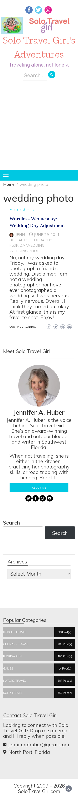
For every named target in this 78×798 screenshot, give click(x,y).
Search (11, 522)
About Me (39, 487)
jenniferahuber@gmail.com (39, 744)
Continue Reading (22, 326)
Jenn (20, 234)
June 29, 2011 (47, 234)
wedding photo (25, 250)
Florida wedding (27, 245)
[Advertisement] (39, 128)
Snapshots (21, 209)
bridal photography (30, 239)
